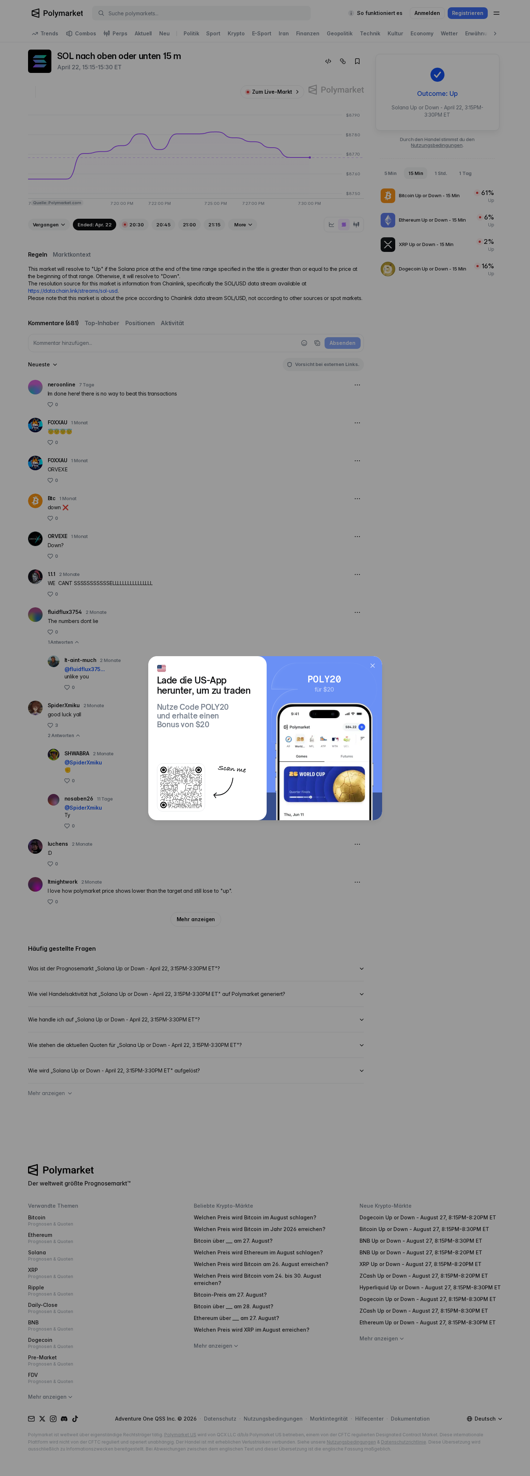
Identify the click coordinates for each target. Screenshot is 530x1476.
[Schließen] (373, 666)
